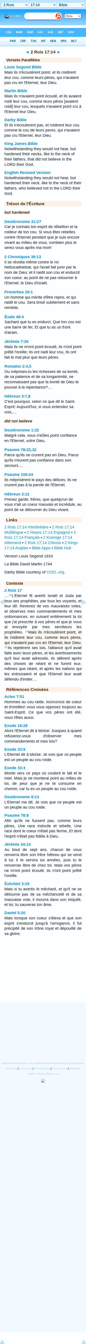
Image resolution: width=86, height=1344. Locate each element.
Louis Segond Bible (22, 67)
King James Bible (20, 143)
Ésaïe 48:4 (14, 317)
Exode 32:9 (14, 749)
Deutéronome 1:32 (21, 430)
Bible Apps (41, 548)
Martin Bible (15, 91)
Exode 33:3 (14, 768)
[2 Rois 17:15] (80, 612)
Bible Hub (62, 548)
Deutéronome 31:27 (22, 221)
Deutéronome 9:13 (21, 797)
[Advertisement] (43, 975)
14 (26, 631)
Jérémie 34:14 (17, 844)
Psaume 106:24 (18, 474)
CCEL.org (55, 572)
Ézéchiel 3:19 (16, 884)
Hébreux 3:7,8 (17, 396)
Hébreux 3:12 (16, 494)
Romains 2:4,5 (17, 366)
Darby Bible (15, 120)
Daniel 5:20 (14, 913)
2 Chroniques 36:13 (22, 257)
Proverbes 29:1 (18, 292)
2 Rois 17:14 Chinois (42, 543)
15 (6, 647)
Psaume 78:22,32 (20, 449)
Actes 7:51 (14, 696)
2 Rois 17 (13, 590)
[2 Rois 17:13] (5, 612)
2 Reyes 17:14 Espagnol (48, 532)
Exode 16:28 (16, 725)
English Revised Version (27, 172)
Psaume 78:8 (16, 815)
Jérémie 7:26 (16, 341)
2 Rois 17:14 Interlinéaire (26, 527)
